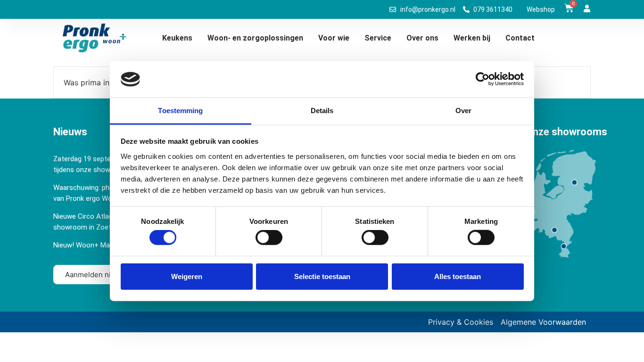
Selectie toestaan (322, 276)
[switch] (269, 237)
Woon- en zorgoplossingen (255, 37)
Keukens (177, 37)
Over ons (422, 37)
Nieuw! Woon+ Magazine (91, 245)
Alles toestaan (457, 276)
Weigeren (186, 276)
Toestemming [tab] (180, 111)
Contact (520, 37)
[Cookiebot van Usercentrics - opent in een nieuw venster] (482, 79)
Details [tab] (322, 111)
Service (377, 37)
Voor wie (333, 37)
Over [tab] (463, 111)
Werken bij (472, 37)
